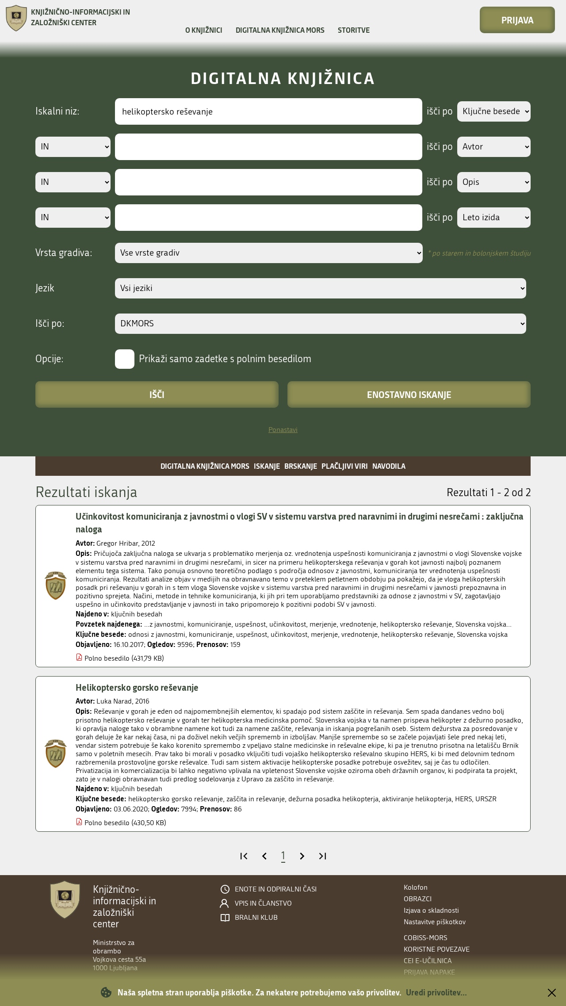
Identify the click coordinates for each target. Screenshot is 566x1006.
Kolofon (416, 887)
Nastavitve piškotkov (435, 922)
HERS (463, 799)
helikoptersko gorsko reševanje (175, 799)
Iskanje (267, 466)
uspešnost (251, 634)
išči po (440, 111)
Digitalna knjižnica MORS (280, 30)
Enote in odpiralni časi (276, 889)
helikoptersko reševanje (417, 634)
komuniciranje (211, 634)
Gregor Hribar (117, 543)
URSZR (486, 799)
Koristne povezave (437, 949)
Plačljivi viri (344, 466)
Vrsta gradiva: (63, 253)
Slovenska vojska (482, 634)
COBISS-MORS (425, 937)
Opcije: (49, 359)
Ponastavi (283, 429)
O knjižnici (203, 30)
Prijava (517, 20)
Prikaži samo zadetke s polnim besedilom (225, 359)
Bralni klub (256, 917)
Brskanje (300, 466)
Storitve (354, 30)
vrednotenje (359, 634)
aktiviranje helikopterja (416, 799)
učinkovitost (289, 634)
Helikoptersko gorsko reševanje (137, 687)
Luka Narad (114, 701)
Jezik (44, 288)
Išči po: (50, 323)
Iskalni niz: (57, 111)
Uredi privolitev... (436, 992)
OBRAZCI (418, 899)
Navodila (388, 466)
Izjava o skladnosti (431, 910)
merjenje (324, 634)
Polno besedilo (107, 658)
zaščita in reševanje (255, 799)
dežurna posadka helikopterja (333, 799)
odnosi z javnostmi (156, 634)
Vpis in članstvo (263, 903)
